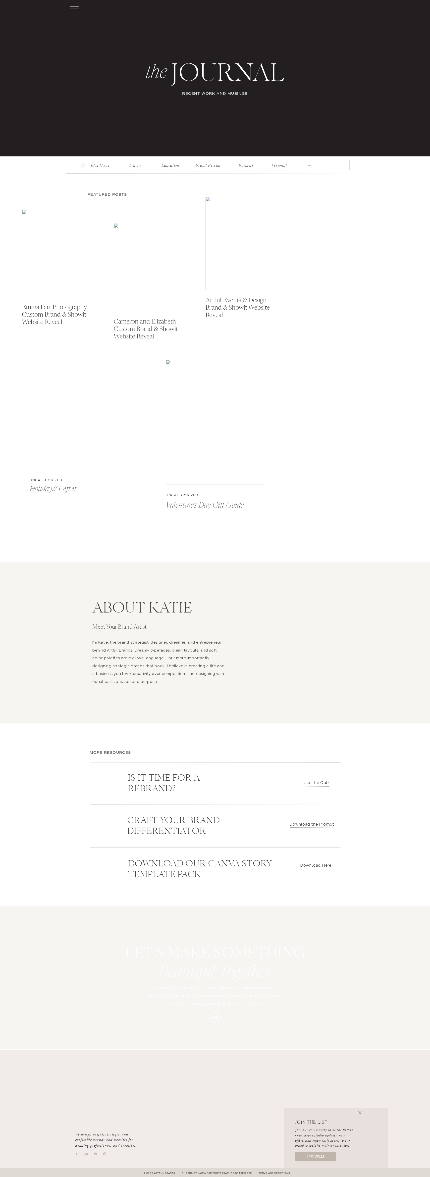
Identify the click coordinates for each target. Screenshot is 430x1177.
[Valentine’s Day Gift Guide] (215, 422)
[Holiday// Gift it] (79, 407)
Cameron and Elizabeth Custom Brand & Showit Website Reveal (146, 329)
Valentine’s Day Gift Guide (205, 505)
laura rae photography (215, 1173)
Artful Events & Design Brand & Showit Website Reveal (238, 308)
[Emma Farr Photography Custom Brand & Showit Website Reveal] (57, 253)
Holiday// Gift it (53, 489)
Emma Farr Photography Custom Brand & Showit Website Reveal (54, 315)
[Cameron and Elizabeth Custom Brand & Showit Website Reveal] (149, 267)
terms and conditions (274, 1173)
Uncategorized (46, 480)
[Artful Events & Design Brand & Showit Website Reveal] (241, 243)
